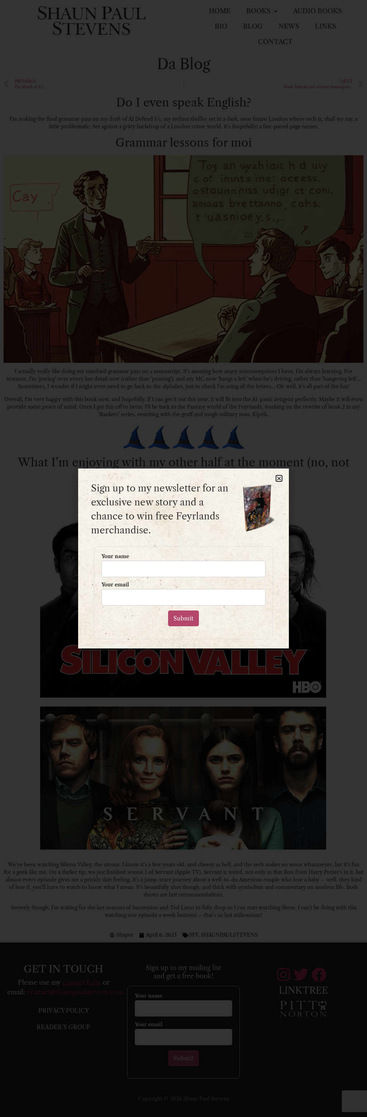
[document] (183, 558)
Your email (115, 585)
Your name (115, 557)
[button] (279, 478)
